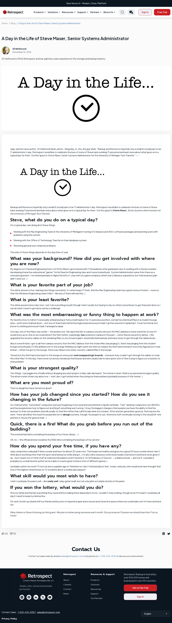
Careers (67, 584)
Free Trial (162, 12)
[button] (131, 12)
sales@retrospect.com (72, 556)
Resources (67, 12)
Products (39, 12)
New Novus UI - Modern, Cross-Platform (86, 3)
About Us (108, 12)
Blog (13, 23)
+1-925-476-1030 (107, 556)
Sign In (145, 12)
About (66, 580)
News (66, 593)
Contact (67, 589)
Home (5, 23)
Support (81, 12)
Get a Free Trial (140, 587)
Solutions (53, 12)
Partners (94, 12)
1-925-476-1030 (26, 612)
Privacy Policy (9, 618)
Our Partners (96, 598)
